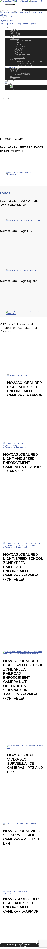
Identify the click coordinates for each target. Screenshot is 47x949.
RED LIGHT (18, 44)
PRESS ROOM (15, 77)
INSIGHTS (13, 71)
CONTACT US (10, 80)
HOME (7, 27)
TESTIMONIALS (15, 33)
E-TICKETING (19, 58)
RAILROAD (18, 48)
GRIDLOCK (18, 52)
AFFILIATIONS (15, 35)
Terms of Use (12, 946)
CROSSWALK (19, 46)
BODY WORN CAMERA (23, 65)
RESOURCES (10, 67)
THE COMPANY (11, 29)
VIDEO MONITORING (22, 63)
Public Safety (15, 60)
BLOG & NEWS (15, 69)
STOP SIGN (18, 50)
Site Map (23, 946)
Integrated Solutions (22, 75)
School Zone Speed (22, 73)
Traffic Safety (14, 39)
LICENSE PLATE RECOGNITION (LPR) (28, 61)
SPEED (17, 42)
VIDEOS (13, 79)
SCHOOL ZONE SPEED (23, 41)
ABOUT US (14, 31)
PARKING (17, 56)
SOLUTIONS (9, 37)
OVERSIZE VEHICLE (22, 54)
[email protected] (6, 20)
